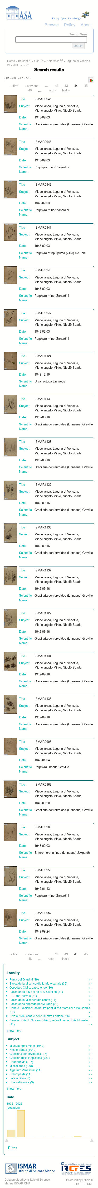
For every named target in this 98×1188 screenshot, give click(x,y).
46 (30, 90)
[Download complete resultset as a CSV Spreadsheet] (90, 79)
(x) (30, 59)
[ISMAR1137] (10, 575)
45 (86, 85)
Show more (14, 1030)
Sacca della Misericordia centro (30, 1000)
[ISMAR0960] (10, 832)
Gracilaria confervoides (24, 1053)
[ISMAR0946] (10, 146)
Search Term (78, 34)
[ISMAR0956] (10, 875)
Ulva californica (19, 1082)
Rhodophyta (17, 1062)
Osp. (37, 61)
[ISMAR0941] (10, 232)
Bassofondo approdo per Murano (31, 1004)
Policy (69, 24)
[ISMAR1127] (10, 618)
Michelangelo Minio (22, 1045)
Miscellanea (17, 1066)
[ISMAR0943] (10, 189)
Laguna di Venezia (78, 61)
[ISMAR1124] (10, 360)
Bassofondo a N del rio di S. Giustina (33, 992)
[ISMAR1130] (10, 403)
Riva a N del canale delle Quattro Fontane (37, 1016)
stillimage (19, 65)
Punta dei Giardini (21, 979)
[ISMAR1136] (10, 532)
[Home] (49, 13)
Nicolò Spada (18, 1049)
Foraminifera (18, 1078)
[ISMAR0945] (10, 103)
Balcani (23, 61)
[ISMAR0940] (10, 275)
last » (66, 90)
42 (56, 85)
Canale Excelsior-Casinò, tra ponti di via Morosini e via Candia (50, 1008)
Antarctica (53, 61)
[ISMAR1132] (10, 489)
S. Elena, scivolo (20, 996)
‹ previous (32, 85)
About (86, 24)
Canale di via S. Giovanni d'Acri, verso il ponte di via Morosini (49, 1020)
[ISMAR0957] (10, 917)
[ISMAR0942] (10, 317)
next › (52, 90)
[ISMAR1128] (10, 446)
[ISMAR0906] (10, 746)
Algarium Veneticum (22, 1070)
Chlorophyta (17, 1074)
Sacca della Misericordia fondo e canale (35, 983)
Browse (51, 24)
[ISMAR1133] (10, 704)
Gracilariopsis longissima (26, 1058)
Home (11, 61)
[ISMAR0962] (10, 789)
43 (66, 85)
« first (14, 85)
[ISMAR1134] (10, 661)
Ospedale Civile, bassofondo (28, 987)
